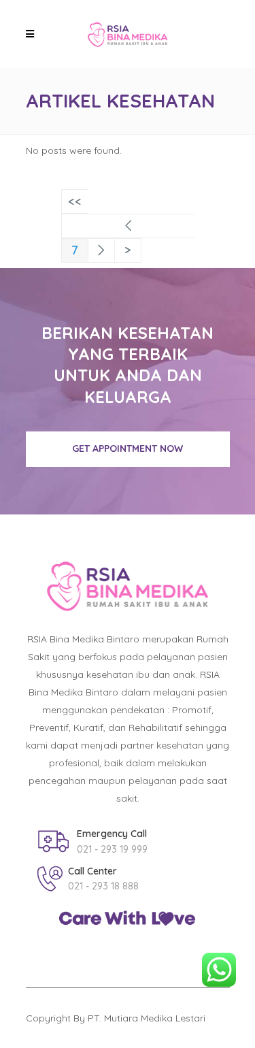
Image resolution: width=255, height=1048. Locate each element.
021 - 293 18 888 (103, 886)
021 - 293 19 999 (112, 849)
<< (75, 201)
